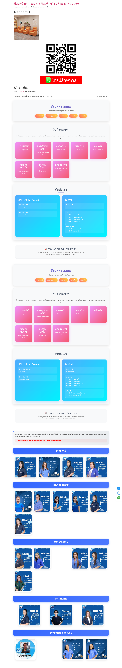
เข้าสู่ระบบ (21, 91)
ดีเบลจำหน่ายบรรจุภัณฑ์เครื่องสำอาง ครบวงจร (47, 3)
